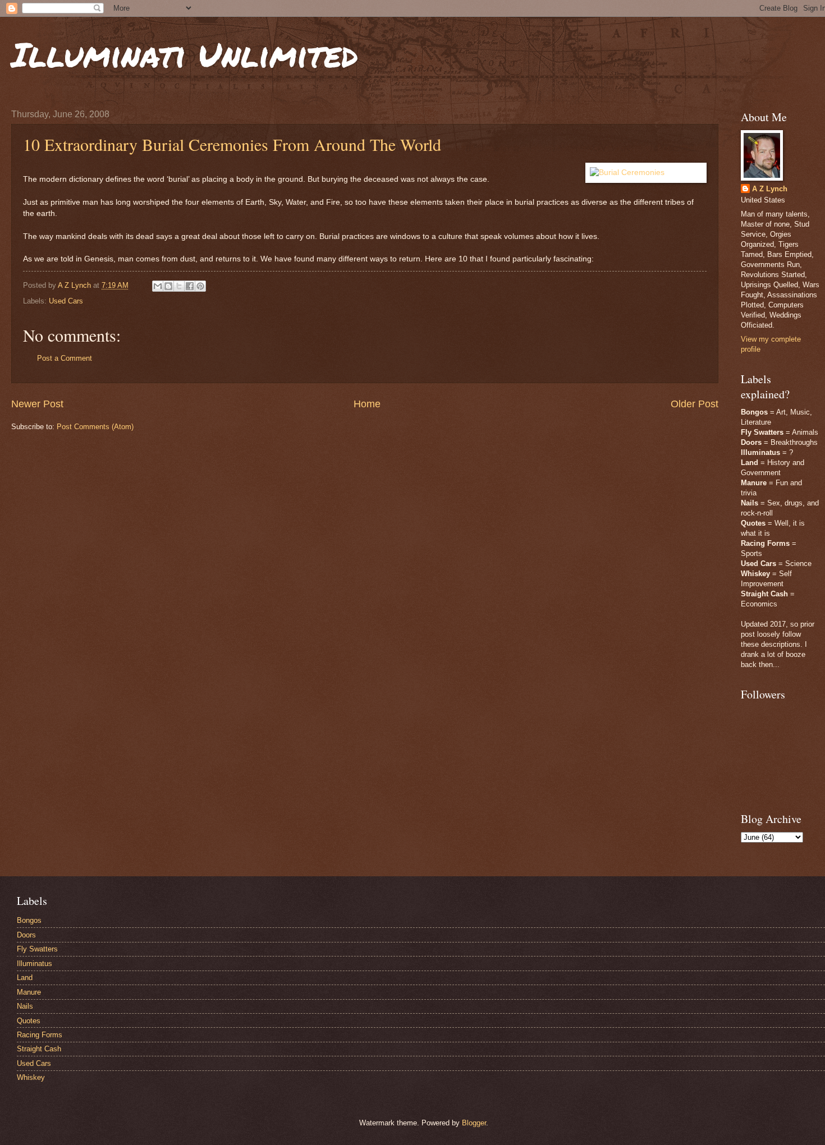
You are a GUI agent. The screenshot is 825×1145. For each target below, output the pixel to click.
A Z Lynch (769, 189)
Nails (25, 1006)
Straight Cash (39, 1049)
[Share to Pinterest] (200, 286)
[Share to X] (179, 286)
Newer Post (37, 404)
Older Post (694, 404)
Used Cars (66, 301)
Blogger (474, 1123)
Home (367, 404)
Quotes (28, 1021)
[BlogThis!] (168, 286)
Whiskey (31, 1077)
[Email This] (157, 286)
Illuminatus (34, 963)
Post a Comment (64, 358)
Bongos (29, 920)
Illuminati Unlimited (184, 54)
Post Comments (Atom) (95, 426)
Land (25, 977)
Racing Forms (39, 1035)
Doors (26, 935)
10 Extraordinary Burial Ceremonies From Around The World (232, 144)
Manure (29, 992)
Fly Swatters (37, 949)
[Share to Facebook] (189, 286)
